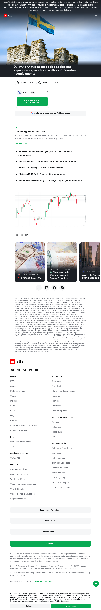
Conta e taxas (16, 420)
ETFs (12, 381)
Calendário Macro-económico (23, 484)
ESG (54, 436)
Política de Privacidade (62, 448)
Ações (13, 386)
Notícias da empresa (61, 482)
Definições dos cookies (43, 581)
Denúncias (56, 453)
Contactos (56, 405)
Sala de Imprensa (59, 410)
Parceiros (56, 396)
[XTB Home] (7, 15)
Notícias (55, 422)
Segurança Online (18, 498)
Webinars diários (17, 479)
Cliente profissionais (19, 430)
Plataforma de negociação (64, 391)
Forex (12, 405)
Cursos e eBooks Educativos (22, 493)
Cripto (13, 396)
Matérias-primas (17, 391)
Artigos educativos (18, 469)
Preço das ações (59, 431)
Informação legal (59, 477)
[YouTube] (12, 369)
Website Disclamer (60, 467)
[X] (62, 288)
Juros (12, 446)
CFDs (12, 410)
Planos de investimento (20, 441)
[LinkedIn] (47, 288)
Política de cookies (62, 601)
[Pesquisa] (89, 16)
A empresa (56, 381)
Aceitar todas (71, 606)
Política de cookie (60, 458)
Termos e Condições (61, 462)
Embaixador (57, 386)
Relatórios (56, 427)
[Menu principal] (96, 16)
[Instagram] (36, 369)
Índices (13, 400)
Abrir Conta (50, 543)
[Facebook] (54, 288)
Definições (30, 606)
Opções (13, 415)
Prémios (55, 400)
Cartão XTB (15, 458)
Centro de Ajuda (17, 489)
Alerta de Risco (58, 472)
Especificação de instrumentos (24, 425)
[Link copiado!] (39, 288)
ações (37, 338)
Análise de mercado (19, 474)
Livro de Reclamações (61, 487)
